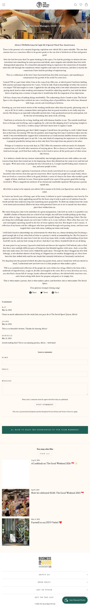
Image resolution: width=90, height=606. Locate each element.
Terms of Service (67, 412)
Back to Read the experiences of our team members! (46, 430)
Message (7, 381)
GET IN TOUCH (44, 590)
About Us (44, 575)
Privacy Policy (53, 412)
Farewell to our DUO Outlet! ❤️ (46, 522)
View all (45, 454)
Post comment (45, 405)
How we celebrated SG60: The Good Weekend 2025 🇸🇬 (57, 492)
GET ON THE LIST (44, 597)
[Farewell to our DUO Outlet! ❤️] (15, 532)
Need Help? (44, 582)
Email (5, 369)
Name (5, 358)
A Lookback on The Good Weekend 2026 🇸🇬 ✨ (54, 463)
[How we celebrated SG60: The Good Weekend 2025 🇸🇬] (15, 502)
